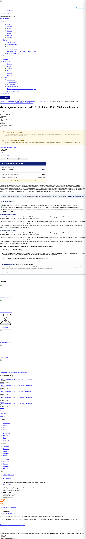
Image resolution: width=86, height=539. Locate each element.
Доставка (9, 26)
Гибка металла (11, 46)
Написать (2, 416)
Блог (4, 427)
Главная (5, 22)
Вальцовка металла (12, 49)
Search (2, 99)
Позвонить (3, 413)
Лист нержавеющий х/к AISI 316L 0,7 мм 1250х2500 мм (16, 403)
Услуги (5, 40)
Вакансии (9, 37)
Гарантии (9, 31)
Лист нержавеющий (30, 101)
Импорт (9, 33)
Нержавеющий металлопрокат (14, 101)
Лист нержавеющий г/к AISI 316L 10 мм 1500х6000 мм (16, 379)
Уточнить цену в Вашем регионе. (75, 196)
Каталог (2, 410)
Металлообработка (12, 44)
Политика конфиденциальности (9, 522)
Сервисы (5, 425)
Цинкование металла (13, 53)
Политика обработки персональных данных (12, 525)
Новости (9, 35)
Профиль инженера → (79, 272)
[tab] (3, 159)
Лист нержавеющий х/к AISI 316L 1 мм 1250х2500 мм (15, 391)
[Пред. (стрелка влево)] (0, 532)
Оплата (9, 28)
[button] (3, 380)
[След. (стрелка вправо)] (2, 532)
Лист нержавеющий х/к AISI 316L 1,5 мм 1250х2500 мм (16, 385)
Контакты (6, 56)
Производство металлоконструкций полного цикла (21, 51)
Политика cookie (5, 527)
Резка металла (11, 42)
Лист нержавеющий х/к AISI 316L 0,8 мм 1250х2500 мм (16, 397)
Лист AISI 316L (41, 101)
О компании (6, 24)
